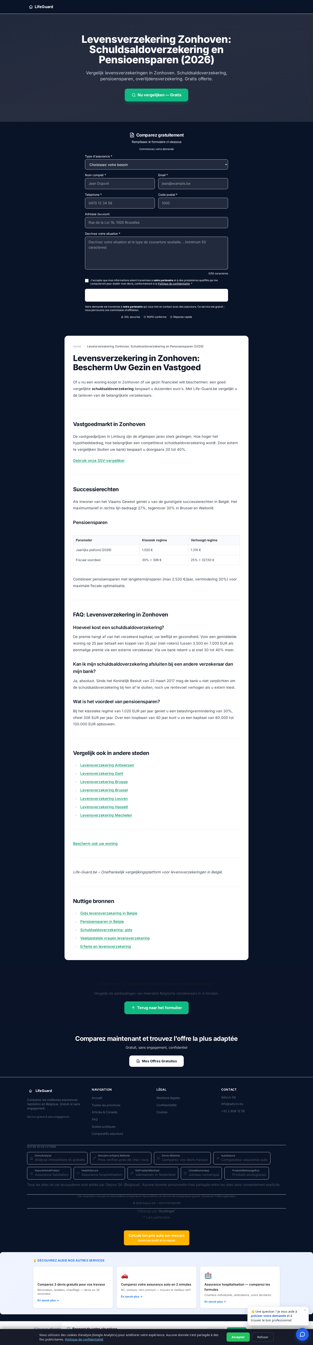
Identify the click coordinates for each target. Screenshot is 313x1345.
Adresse (97, 214)
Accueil (97, 1098)
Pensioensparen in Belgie (102, 921)
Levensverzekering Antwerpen (107, 765)
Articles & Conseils (104, 1112)
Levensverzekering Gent (101, 773)
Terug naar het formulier (159, 1007)
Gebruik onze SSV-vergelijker (99, 460)
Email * (163, 175)
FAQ (95, 1119)
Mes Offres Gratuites (159, 1061)
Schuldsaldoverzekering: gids (106, 930)
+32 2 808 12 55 (233, 1111)
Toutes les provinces (106, 1105)
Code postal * (167, 194)
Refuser (262, 1337)
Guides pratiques (103, 1126)
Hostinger (167, 1211)
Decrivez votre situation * (102, 233)
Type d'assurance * (98, 156)
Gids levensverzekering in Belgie (108, 913)
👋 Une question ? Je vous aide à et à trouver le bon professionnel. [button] (278, 1315)
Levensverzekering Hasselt (104, 807)
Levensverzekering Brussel (104, 790)
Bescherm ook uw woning (95, 843)
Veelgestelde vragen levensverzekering (115, 938)
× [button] (305, 1310)
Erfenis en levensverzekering (105, 946)
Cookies (162, 1112)
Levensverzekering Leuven (104, 798)
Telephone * (93, 194)
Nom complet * (95, 175)
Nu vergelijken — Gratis (159, 95)
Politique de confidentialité (84, 1339)
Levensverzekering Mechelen (106, 815)
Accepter (238, 1337)
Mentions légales (168, 1098)
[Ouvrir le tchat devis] (302, 1334)
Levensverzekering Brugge (104, 782)
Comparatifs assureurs (107, 1133)
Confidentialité (166, 1105)
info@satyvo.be (232, 1104)
